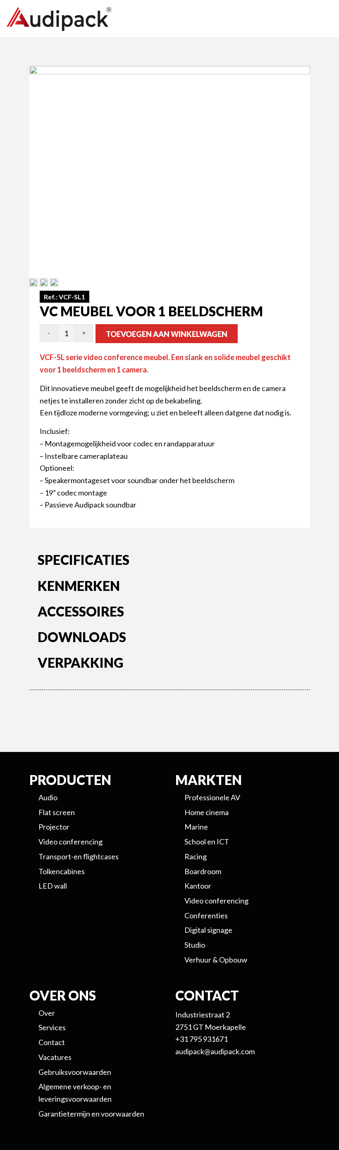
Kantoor (197, 885)
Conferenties (206, 915)
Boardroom (202, 871)
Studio (194, 944)
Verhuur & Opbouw (215, 959)
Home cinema (206, 812)
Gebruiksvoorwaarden (74, 1071)
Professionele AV (212, 797)
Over (46, 1012)
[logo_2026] (89, 19)
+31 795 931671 (201, 1038)
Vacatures (55, 1057)
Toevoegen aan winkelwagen (166, 334)
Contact (51, 1042)
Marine (196, 826)
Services (52, 1027)
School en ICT (206, 841)
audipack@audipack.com (215, 1051)
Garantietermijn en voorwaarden (91, 1113)
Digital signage (208, 929)
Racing (195, 856)
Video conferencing (216, 900)
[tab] (169, 561)
